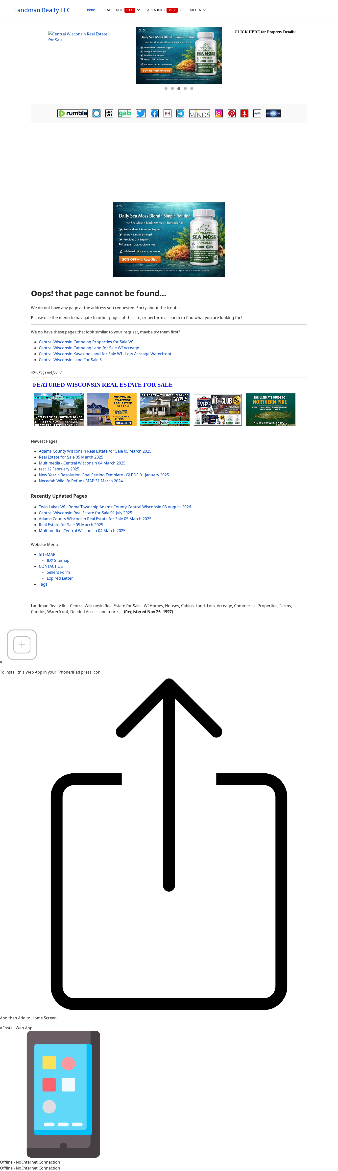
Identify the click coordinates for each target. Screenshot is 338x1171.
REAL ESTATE (118, 9)
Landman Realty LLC (42, 10)
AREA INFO (161, 9)
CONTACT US (51, 566)
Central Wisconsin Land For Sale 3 (70, 359)
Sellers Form (58, 572)
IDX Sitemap (58, 560)
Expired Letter (60, 578)
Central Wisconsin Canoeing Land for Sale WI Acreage (89, 348)
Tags (43, 584)
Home (90, 9)
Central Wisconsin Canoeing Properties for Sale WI (86, 342)
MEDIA (195, 9)
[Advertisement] (169, 161)
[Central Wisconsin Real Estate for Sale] (83, 62)
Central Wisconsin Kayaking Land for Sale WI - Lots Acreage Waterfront (105, 353)
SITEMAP (47, 554)
